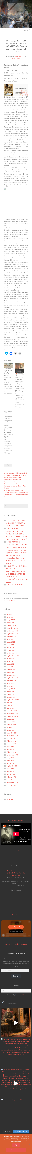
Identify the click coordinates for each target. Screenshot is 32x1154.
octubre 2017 (11, 744)
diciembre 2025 (12, 628)
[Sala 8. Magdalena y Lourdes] (16, 1022)
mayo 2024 (11, 664)
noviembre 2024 (12, 653)
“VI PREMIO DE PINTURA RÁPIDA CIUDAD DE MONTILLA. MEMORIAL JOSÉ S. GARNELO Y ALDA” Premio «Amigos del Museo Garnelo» (8, 377)
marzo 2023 (11, 691)
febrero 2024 (11, 669)
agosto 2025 (11, 636)
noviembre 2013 (12, 782)
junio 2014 (10, 769)
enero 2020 (11, 727)
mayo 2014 (10, 771)
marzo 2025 (11, 647)
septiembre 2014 (12, 766)
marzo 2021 (11, 722)
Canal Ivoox (16, 915)
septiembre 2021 (12, 716)
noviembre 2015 (12, 755)
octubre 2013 (11, 785)
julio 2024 (10, 658)
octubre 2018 (11, 738)
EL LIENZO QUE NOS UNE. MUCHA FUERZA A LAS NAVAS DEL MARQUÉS (16, 523)
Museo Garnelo (16, 58)
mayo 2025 (11, 642)
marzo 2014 (11, 774)
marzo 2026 (11, 623)
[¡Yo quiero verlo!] (16, 1113)
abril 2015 (10, 760)
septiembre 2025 (13, 634)
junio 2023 (10, 686)
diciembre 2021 (12, 711)
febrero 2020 (11, 725)
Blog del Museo (11, 601)
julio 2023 (10, 683)
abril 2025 (10, 645)
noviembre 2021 (12, 713)
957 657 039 (16, 875)
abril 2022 (10, 705)
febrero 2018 (11, 741)
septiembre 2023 (13, 678)
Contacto (24, 944)
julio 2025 (10, 639)
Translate (22, 995)
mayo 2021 (10, 719)
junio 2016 (10, 747)
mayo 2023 (11, 689)
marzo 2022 (11, 708)
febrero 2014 (11, 777)
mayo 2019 (10, 730)
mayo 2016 (10, 749)
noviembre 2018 (12, 736)
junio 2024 (10, 661)
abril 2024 (10, 667)
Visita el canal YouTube (15, 820)
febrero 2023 (11, 694)
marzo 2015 (11, 763)
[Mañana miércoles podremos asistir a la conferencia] (16, 1053)
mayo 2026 (11, 620)
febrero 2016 (11, 752)
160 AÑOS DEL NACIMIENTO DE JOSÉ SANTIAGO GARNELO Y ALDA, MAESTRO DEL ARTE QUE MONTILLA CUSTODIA (16, 534)
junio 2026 (10, 617)
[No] (30, 1144)
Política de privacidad (12, 944)
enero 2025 (11, 650)
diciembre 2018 (12, 733)
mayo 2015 (10, 758)
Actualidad (10, 799)
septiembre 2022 (13, 700)
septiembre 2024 (13, 656)
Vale (16, 1145)
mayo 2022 (11, 703)
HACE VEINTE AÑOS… (15, 585)
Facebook (16, 851)
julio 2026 (10, 614)
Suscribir (16, 976)
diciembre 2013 (12, 780)
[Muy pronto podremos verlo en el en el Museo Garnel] (16, 1083)
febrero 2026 (11, 625)
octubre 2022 (11, 697)
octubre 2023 (11, 675)
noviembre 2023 (12, 672)
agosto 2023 (11, 680)
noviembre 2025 (12, 631)
